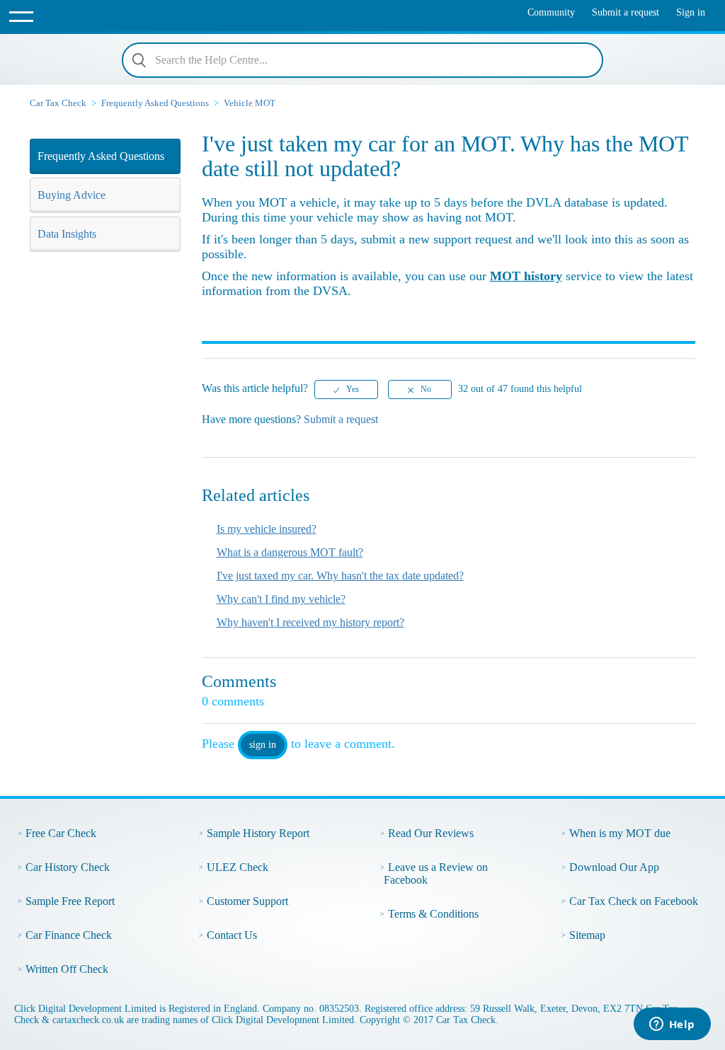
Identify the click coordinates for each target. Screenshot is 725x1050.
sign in (262, 744)
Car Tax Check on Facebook (633, 901)
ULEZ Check (237, 867)
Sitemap (587, 935)
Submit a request (625, 12)
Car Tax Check (58, 103)
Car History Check (67, 867)
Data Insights (67, 234)
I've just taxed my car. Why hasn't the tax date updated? (340, 576)
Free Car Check (60, 833)
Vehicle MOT (249, 103)
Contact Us (232, 935)
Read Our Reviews (431, 833)
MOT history (526, 276)
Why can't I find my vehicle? (281, 599)
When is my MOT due (619, 833)
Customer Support (247, 901)
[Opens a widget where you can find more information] (672, 1025)
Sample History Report (258, 833)
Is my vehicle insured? (266, 529)
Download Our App (614, 867)
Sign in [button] (690, 12)
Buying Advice (71, 195)
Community (551, 12)
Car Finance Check (68, 935)
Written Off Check (66, 969)
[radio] (346, 389)
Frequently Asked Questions (155, 103)
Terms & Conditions (433, 914)
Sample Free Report (70, 901)
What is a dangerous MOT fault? (290, 552)
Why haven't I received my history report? (310, 622)
